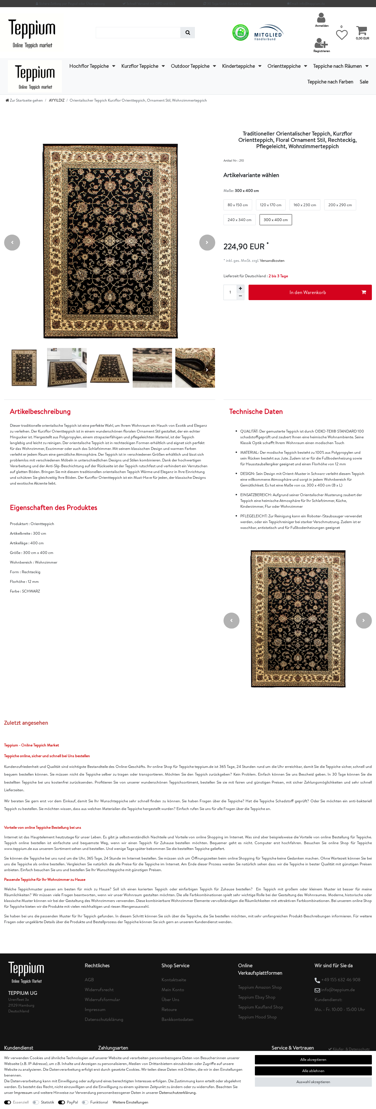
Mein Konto (173, 989)
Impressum (95, 1009)
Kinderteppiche (239, 65)
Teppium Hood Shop (257, 1017)
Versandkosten (272, 260)
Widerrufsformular (102, 999)
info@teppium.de (338, 989)
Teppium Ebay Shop (257, 997)
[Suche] (188, 32)
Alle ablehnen (313, 1070)
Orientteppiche (285, 65)
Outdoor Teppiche (191, 65)
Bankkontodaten (178, 1019)
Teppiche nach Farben (330, 81)
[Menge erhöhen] (240, 288)
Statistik (47, 1102)
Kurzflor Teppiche (140, 65)
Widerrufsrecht (99, 989)
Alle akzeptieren (313, 1059)
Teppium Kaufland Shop (260, 1007)
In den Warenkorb (308, 292)
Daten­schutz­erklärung (177, 1092)
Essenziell (21, 1102)
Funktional (99, 1102)
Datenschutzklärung (104, 1019)
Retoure (169, 1009)
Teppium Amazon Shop (260, 987)
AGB (89, 980)
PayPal (72, 1102)
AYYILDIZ (56, 100)
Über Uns (170, 999)
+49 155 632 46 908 (341, 980)
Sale (364, 81)
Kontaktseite (174, 980)
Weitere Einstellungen (130, 1102)
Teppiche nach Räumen (338, 65)
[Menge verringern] (240, 296)
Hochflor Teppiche (89, 65)
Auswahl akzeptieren (313, 1081)
